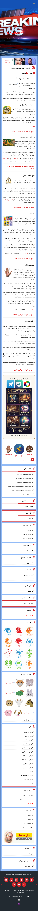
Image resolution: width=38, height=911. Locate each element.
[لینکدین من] (14, 884)
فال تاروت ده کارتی (28, 767)
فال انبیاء (30, 518)
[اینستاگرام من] (16, 880)
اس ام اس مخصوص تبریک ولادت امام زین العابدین (20, 486)
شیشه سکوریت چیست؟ (26, 799)
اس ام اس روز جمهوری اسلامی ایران (24, 478)
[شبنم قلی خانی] (8, 62)
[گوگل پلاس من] (24, 884)
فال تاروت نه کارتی (28, 763)
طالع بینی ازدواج (8, 199)
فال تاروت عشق (29, 771)
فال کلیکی (30, 591)
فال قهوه (30, 530)
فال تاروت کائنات (28, 740)
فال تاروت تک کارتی (28, 744)
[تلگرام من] (27, 880)
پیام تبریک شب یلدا (28, 827)
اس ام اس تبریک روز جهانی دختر (24, 474)
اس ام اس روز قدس (28, 494)
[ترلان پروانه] (19, 62)
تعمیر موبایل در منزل (27, 795)
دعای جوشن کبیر (28, 575)
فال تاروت (25, 253)
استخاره (33, 126)
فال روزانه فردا (29, 866)
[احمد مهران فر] (30, 62)
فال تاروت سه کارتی (27, 747)
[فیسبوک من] (21, 880)
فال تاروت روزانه (28, 732)
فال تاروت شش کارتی (27, 759)
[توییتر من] (6, 880)
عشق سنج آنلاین (28, 603)
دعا (32, 578)
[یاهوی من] (32, 880)
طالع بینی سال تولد (28, 719)
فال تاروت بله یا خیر (28, 779)
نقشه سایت (12, 896)
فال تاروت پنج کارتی (28, 755)
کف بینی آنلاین (29, 309)
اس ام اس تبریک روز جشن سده (25, 482)
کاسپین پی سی (15, 32)
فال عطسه (30, 853)
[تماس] (11, 880)
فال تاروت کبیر (29, 736)
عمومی (24, 460)
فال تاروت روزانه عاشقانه (26, 775)
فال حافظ (15, 158)
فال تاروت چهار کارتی (27, 751)
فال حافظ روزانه (29, 819)
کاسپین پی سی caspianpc (20, 68)
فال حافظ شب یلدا (28, 823)
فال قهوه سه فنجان (28, 534)
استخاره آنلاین (29, 506)
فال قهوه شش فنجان (27, 538)
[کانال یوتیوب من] (19, 884)
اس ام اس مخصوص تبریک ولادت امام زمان (22, 490)
